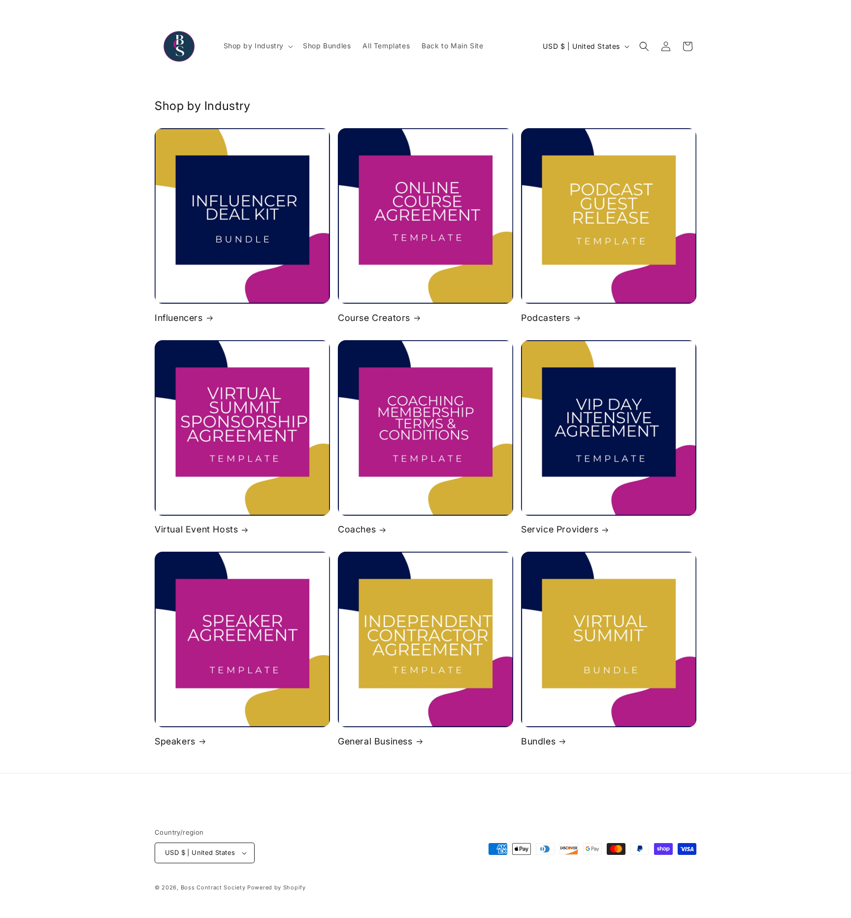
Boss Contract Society (213, 887)
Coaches (357, 529)
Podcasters (545, 318)
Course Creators (374, 318)
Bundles (538, 741)
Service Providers (559, 529)
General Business (375, 741)
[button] (257, 45)
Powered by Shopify (276, 887)
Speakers (175, 741)
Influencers (179, 318)
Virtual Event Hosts (196, 529)
